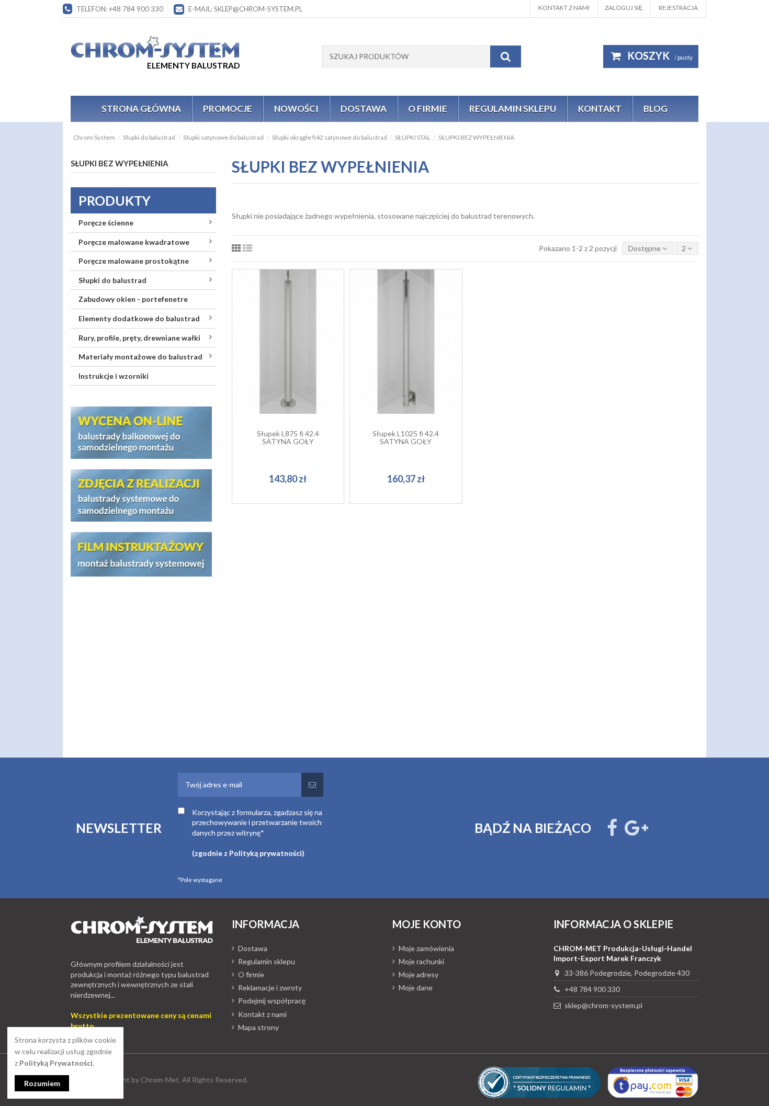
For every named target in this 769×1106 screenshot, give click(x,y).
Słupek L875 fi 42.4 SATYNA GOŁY (288, 437)
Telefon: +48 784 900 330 (119, 9)
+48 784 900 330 (592, 989)
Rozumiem (42, 1083)
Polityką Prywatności (56, 1062)
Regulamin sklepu (266, 961)
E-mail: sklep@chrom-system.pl (245, 9)
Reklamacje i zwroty (270, 987)
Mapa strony (258, 1027)
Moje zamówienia (426, 948)
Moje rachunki (421, 961)
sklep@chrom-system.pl (603, 1005)
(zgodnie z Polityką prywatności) (248, 853)
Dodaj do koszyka (293, 374)
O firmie (251, 974)
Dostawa (252, 948)
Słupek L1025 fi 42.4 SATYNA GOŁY (405, 437)
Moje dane (416, 987)
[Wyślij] (312, 785)
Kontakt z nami (564, 8)
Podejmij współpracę (272, 1000)
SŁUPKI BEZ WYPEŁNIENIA (119, 163)
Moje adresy (418, 974)
